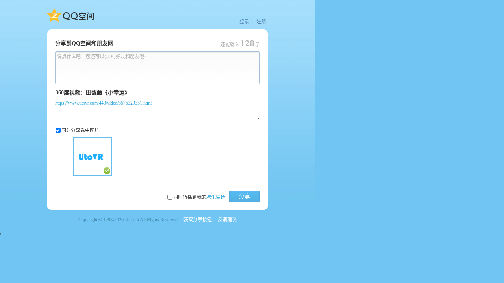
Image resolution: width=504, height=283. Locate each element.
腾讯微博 (215, 197)
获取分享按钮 (197, 219)
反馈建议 (227, 219)
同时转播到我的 (199, 197)
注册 (261, 21)
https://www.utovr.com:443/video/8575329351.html (103, 103)
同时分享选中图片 (80, 130)
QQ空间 (70, 15)
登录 (244, 21)
